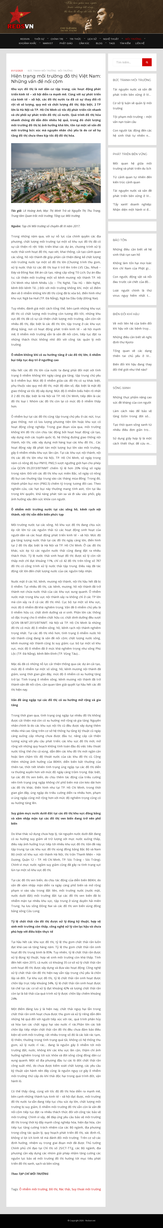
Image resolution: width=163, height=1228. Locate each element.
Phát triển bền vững (130, 154)
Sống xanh (122, 388)
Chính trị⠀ (58, 38)
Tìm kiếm (125, 43)
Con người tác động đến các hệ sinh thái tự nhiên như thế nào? (132, 133)
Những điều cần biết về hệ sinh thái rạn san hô (132, 251)
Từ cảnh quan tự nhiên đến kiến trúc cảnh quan (132, 179)
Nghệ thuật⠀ (111, 38)
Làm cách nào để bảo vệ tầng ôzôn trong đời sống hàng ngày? (132, 414)
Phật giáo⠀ (67, 43)
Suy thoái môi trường (86, 1189)
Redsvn (24, 38)
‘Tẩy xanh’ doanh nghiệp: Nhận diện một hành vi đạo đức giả (132, 207)
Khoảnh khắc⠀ (28, 43)
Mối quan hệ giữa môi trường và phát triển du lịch (132, 165)
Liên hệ (139, 43)
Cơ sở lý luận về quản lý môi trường (132, 105)
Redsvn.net (90, 1220)
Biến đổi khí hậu (126, 314)
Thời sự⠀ (40, 38)
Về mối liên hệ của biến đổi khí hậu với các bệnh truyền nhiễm (132, 326)
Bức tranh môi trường (132, 80)
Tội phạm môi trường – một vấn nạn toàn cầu (132, 119)
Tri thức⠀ (76, 38)
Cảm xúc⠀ (85, 43)
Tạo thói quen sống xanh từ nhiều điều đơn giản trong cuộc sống (132, 427)
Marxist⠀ (49, 43)
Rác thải (64, 1189)
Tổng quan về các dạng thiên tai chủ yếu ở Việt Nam (132, 354)
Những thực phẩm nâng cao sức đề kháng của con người (132, 399)
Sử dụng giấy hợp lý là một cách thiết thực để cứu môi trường (132, 441)
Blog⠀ (100, 43)
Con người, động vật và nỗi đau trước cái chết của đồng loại (132, 280)
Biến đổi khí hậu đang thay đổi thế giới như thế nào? (132, 366)
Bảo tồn (120, 240)
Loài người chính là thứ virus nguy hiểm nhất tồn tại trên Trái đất (132, 293)
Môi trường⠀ (134, 38)
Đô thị (53, 1189)
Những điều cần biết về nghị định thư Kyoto (132, 339)
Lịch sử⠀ (93, 38)
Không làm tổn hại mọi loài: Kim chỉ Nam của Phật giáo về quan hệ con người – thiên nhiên (132, 266)
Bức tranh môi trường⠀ (43, 70)
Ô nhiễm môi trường (33, 1189)
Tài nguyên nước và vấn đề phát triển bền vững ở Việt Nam (132, 92)
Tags (112, 43)
